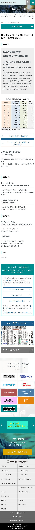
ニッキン (3, 466)
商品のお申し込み (6, 496)
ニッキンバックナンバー (11, 350)
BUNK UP (3, 492)
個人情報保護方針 (17, 517)
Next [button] (33, 425)
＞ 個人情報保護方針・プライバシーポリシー (17, 313)
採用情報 (3, 509)
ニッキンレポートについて (18, 136)
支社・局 (9, 280)
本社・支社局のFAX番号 (16, 301)
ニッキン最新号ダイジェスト (17, 323)
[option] (17, 425)
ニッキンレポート (13, 15)
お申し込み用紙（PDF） (17, 290)
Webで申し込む (17, 295)
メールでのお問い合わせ (17, 452)
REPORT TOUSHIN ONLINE (8, 483)
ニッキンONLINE (5, 479)
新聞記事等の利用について (17, 521)
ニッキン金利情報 (6, 475)
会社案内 (3, 500)
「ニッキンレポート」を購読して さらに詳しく (18, 143)
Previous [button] (2, 425)
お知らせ (3, 505)
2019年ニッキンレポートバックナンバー (15, 16)
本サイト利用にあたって (17, 513)
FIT (2, 488)
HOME (6, 15)
